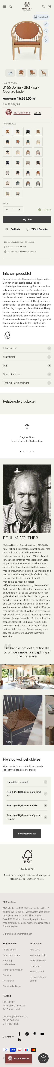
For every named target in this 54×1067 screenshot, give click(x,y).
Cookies (7, 975)
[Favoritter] (43, 6)
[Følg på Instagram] (27, 1034)
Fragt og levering (11, 955)
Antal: (6, 203)
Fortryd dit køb (37, 971)
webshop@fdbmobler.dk (15, 1016)
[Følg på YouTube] (42, 1034)
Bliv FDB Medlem (22, 112)
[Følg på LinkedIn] (19, 1040)
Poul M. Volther (10, 83)
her (30, 934)
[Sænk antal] (6, 210)
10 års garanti (10, 949)
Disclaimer (35, 966)
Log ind (37, 112)
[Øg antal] (19, 210)
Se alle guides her (27, 833)
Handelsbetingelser (12, 969)
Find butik (35, 949)
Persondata (9, 980)
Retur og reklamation (9, 962)
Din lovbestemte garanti (38, 979)
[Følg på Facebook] (19, 1034)
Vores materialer (38, 955)
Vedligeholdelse (38, 960)
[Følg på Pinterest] (35, 1034)
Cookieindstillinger (12, 986)
